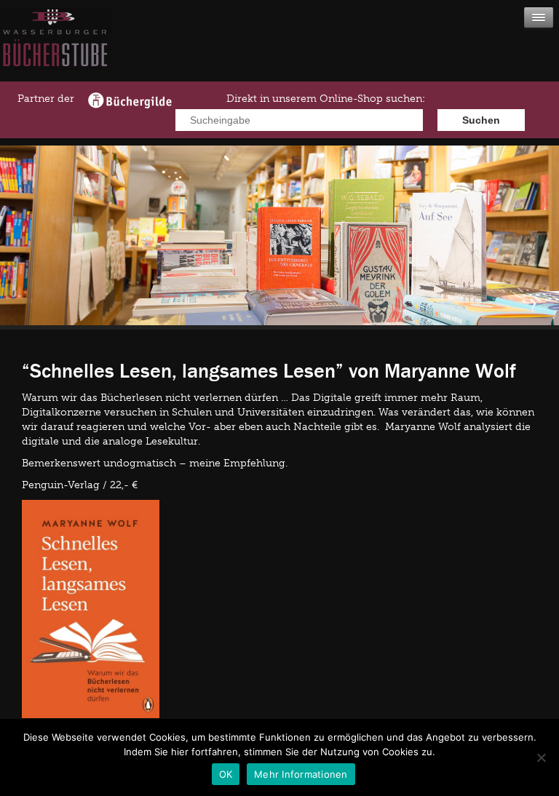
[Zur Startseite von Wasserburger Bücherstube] (56, 66)
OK (226, 774)
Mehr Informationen (301, 774)
